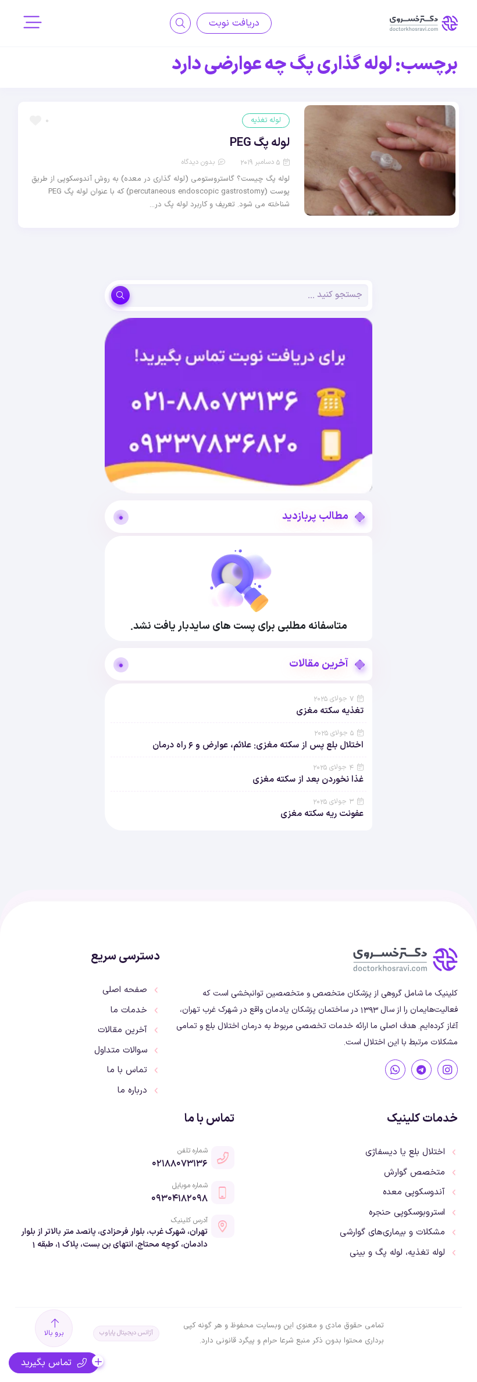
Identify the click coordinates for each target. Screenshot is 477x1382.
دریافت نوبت (234, 23)
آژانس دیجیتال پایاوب (126, 1333)
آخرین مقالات (122, 1030)
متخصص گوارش (414, 1172)
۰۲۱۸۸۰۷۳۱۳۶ (180, 1163)
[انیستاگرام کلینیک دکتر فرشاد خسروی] (447, 1069)
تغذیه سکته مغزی (330, 711)
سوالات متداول (120, 1050)
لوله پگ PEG (260, 143)
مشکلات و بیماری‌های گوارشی (392, 1232)
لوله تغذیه (266, 120)
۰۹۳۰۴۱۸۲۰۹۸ (179, 1198)
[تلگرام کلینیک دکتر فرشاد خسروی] (421, 1069)
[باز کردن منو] (33, 23)
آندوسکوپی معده (414, 1192)
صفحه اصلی (124, 990)
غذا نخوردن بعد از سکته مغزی (308, 779)
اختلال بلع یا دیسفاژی (405, 1152)
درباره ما (132, 1090)
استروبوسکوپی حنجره (407, 1212)
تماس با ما (127, 1070)
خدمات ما (129, 1010)
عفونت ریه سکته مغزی (322, 814)
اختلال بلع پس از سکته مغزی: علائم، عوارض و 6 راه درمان (258, 745)
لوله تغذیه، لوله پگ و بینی (397, 1253)
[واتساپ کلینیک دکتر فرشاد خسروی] (395, 1069)
